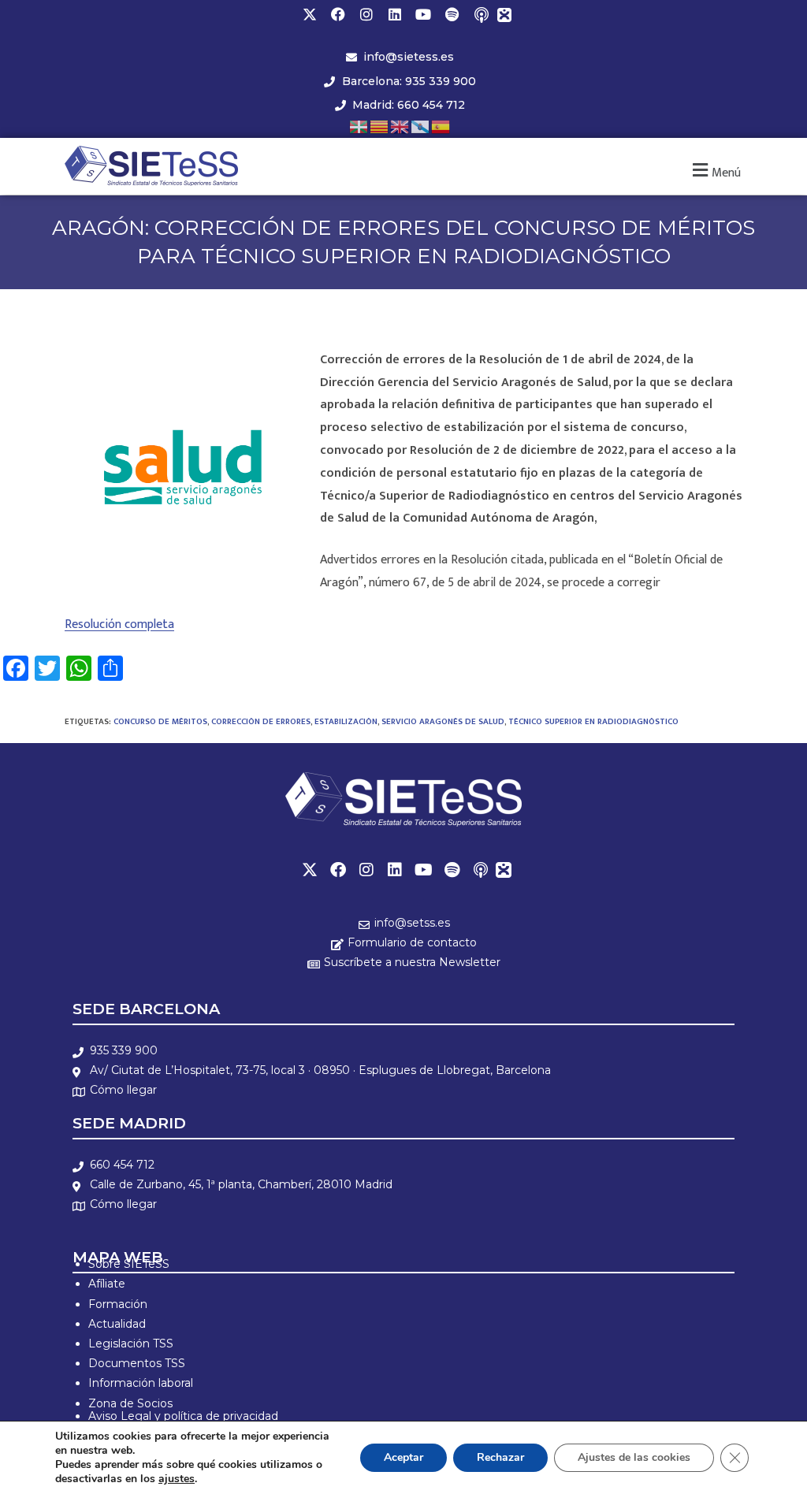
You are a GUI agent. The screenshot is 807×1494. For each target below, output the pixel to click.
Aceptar (403, 1457)
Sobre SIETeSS (128, 1264)
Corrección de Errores (261, 722)
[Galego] (421, 125)
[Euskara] (359, 125)
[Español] (441, 125)
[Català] (380, 125)
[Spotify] (451, 14)
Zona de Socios (130, 1403)
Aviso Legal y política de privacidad (183, 1416)
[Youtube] (423, 14)
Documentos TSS (136, 1363)
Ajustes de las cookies (634, 1457)
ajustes (176, 1479)
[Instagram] (366, 14)
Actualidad (117, 1324)
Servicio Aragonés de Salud (442, 722)
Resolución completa (119, 624)
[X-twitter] (310, 14)
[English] (400, 125)
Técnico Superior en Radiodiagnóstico (593, 722)
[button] (714, 170)
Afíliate (106, 1284)
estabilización (345, 722)
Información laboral (140, 1383)
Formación (117, 1304)
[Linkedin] (395, 14)
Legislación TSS (130, 1343)
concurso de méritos (160, 722)
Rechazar (500, 1457)
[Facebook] (338, 14)
